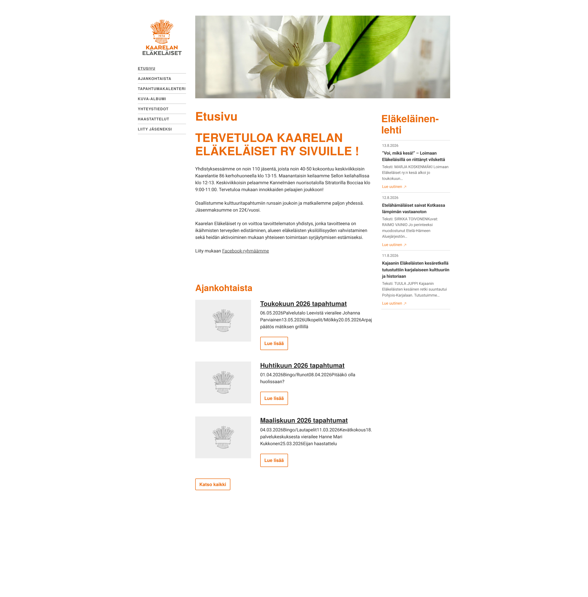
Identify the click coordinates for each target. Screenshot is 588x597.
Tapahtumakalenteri (162, 88)
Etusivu (146, 68)
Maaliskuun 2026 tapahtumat (304, 420)
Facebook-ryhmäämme (245, 251)
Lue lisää (274, 343)
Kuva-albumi (152, 98)
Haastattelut (153, 119)
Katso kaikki (212, 484)
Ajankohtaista (154, 78)
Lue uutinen (392, 186)
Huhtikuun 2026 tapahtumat (302, 365)
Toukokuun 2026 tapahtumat (303, 303)
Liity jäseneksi (155, 129)
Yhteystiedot (153, 108)
